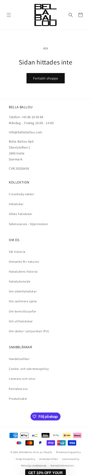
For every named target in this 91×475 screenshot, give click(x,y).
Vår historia (17, 252)
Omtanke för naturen (24, 262)
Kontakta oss (18, 389)
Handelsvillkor (19, 359)
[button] (9, 15)
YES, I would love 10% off (68, 457)
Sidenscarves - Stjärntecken (28, 224)
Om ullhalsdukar (21, 321)
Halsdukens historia (23, 271)
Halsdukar (16, 204)
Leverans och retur (22, 379)
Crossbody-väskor (21, 194)
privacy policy (70, 463)
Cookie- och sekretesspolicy (29, 369)
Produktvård (18, 399)
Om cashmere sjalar (23, 301)
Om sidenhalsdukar (23, 291)
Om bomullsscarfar (22, 311)
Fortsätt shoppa (45, 78)
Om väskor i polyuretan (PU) (29, 331)
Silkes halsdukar (20, 214)
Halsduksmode (19, 281)
